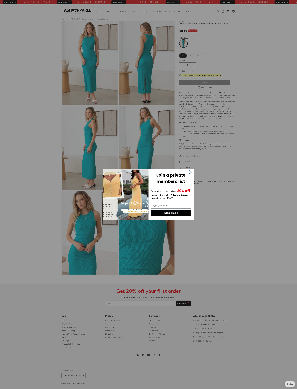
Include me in (171, 212)
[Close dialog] (191, 172)
